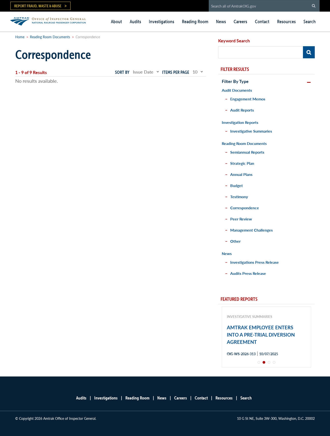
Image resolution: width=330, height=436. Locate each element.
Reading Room (195, 21)
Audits (135, 21)
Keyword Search (234, 41)
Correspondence (244, 207)
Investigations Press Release (254, 262)
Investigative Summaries (251, 131)
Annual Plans (241, 174)
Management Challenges (251, 230)
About (116, 21)
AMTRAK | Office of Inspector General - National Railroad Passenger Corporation (51, 21)
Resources (286, 21)
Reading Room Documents (50, 36)
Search (309, 21)
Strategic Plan (242, 163)
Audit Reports (242, 110)
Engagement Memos (247, 99)
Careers (240, 21)
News (221, 21)
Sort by (122, 72)
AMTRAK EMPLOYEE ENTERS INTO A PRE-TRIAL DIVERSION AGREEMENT (261, 334)
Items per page (175, 72)
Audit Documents (237, 90)
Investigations (161, 21)
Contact (262, 21)
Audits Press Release (248, 273)
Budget (236, 185)
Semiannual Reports (247, 152)
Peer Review (241, 219)
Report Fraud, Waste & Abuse (37, 5)
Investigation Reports (240, 122)
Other (235, 241)
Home (19, 36)
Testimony (239, 196)
